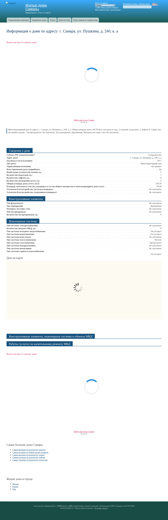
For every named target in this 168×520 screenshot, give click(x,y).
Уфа (14, 489)
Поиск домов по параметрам (85, 20)
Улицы (52, 20)
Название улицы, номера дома (136, 4)
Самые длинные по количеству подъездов (30, 460)
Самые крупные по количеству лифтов (28, 457)
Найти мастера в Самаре (84, 120)
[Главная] (11, 3)
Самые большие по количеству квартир (29, 449)
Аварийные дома (39, 20)
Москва (15, 484)
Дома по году (64, 20)
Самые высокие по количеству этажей (28, 455)
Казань (15, 486)
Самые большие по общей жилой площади (30, 452)
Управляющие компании (18, 20)
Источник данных (101, 508)
